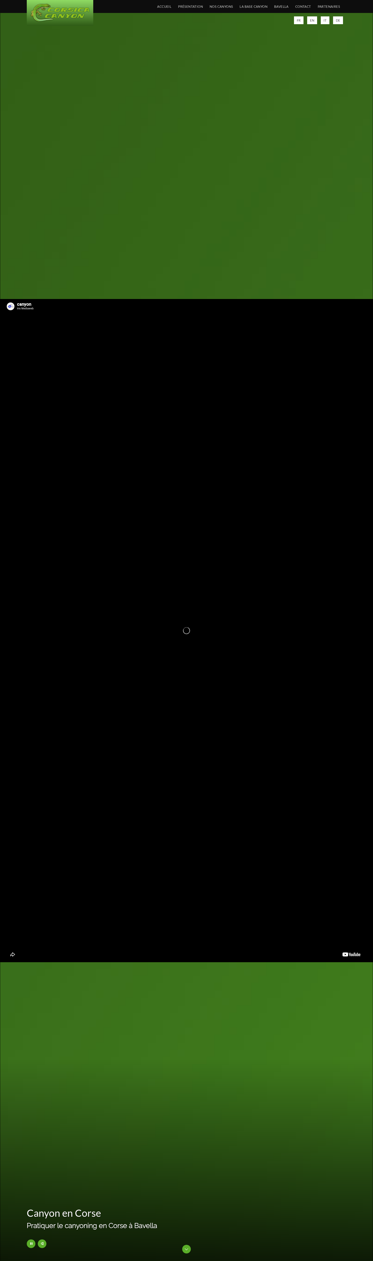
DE (338, 20)
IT (325, 20)
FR (299, 20)
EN (312, 20)
